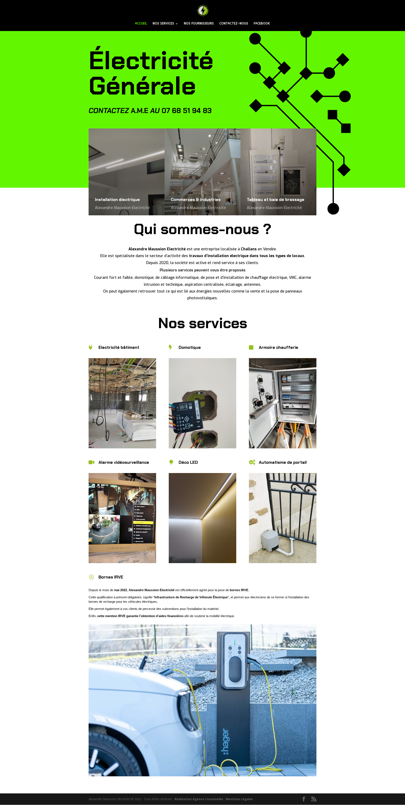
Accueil (141, 23)
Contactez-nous (233, 23)
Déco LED (188, 462)
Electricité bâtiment (119, 347)
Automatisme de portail (283, 462)
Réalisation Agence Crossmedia (199, 799)
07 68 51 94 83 (187, 110)
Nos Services (163, 23)
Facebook (262, 23)
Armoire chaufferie (278, 347)
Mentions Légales (239, 799)
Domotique (190, 347)
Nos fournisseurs (199, 23)
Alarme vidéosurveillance (124, 462)
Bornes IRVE (111, 577)
